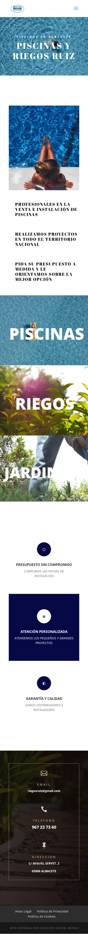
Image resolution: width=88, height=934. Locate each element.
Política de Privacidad (52, 911)
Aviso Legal (23, 911)
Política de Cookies (42, 916)
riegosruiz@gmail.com (44, 791)
